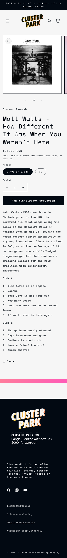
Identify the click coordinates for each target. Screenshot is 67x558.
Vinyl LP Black (18, 171)
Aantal (7, 180)
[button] (7, 21)
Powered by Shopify (47, 553)
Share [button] (11, 361)
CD (40, 171)
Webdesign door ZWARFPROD (25, 530)
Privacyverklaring (19, 514)
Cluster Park (26, 553)
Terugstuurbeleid (19, 505)
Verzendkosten (27, 156)
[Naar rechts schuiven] (41, 100)
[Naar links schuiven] (25, 100)
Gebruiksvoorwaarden (21, 522)
